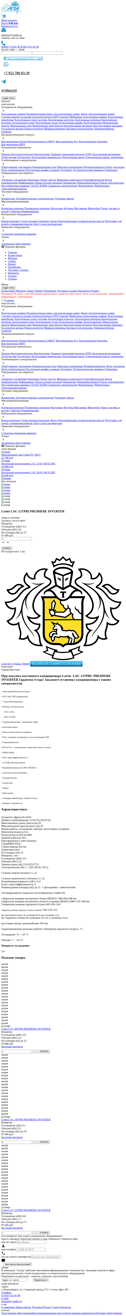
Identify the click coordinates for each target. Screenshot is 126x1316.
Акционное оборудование (16, 243)
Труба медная (8, 157)
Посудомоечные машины (15, 185)
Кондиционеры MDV (13, 144)
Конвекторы (8, 198)
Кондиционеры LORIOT (41, 141)
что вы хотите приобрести (16, 1256)
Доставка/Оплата (41, 1307)
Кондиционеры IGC (67, 141)
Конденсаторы (42, 154)
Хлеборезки (111, 170)
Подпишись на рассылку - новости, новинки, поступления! (34, 1276)
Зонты (53, 221)
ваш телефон (8, 1249)
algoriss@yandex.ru (11, 35)
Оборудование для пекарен (16, 167)
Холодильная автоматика (106, 154)
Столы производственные (34, 221)
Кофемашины (26, 182)
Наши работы (23, 1307)
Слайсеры (15, 211)
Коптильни (57, 208)
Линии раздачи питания (48, 182)
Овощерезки (69, 182)
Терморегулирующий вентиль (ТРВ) (71, 154)
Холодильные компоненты (80, 1313)
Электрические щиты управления (104, 157)
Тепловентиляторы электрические (35, 198)
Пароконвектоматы (88, 182)
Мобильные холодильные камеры (88, 117)
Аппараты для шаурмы (14, 179)
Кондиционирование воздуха (48, 1313)
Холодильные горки (23, 122)
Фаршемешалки (30, 211)
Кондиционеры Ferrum (14, 141)
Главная (12, 252)
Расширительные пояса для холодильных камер (53, 114)
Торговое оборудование (108, 1313)
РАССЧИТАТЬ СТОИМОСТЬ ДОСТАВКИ (56, 663)
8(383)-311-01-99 (30, 46)
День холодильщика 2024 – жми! (24, 58)
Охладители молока (12, 128)
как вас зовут (8, 1242)
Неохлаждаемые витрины (77, 125)
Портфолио (14, 267)
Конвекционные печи (44, 167)
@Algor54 (9, 90)
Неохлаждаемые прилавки (108, 125)
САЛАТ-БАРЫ (38, 185)
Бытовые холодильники (79, 128)
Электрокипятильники (14, 188)
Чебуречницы (102, 185)
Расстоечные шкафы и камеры (43, 170)
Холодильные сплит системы (30, 120)
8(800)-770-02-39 (10, 46)
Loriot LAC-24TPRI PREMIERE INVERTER (26, 1210)
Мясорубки (94, 208)
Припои (5, 154)
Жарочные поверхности (70, 179)
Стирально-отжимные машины (18, 234)
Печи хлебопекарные (13, 170)
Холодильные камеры (13, 114)
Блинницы (34, 179)
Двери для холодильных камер (97, 114)
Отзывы (12, 278)
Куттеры (68, 208)
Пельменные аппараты (37, 208)
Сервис (30, 290)
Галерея (12, 276)
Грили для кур (48, 179)
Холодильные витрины (88, 120)
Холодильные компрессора (46, 157)
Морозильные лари (21, 125)
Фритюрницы (86, 185)
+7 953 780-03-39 (17, 73)
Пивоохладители (33, 128)
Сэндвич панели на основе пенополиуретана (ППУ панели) (35, 117)
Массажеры (80, 208)
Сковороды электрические (62, 185)
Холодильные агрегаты (61, 120)
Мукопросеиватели (94, 167)
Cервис (12, 261)
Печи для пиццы (115, 167)
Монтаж (12, 258)
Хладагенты (24, 157)
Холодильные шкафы (71, 122)
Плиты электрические (111, 182)
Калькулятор (15, 255)
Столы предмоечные (50, 224)
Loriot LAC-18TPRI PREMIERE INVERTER (26, 1119)
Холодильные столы (46, 122)
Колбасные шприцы (12, 208)
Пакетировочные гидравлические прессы (81, 221)
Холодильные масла (73, 157)
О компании (8, 1307)
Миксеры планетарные (70, 167)
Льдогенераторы (92, 122)
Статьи (55, 1307)
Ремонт (12, 264)
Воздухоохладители (22, 154)
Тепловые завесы (64, 198)
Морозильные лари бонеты (47, 125)
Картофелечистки (94, 179)
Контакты (13, 273)
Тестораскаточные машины (88, 170)
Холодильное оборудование (16, 1313)
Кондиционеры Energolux (93, 141)
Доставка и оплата (67, 290)
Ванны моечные (10, 221)
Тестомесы (66, 170)
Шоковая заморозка (55, 128)
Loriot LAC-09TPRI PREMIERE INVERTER (26, 1029)
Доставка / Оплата (18, 270)
